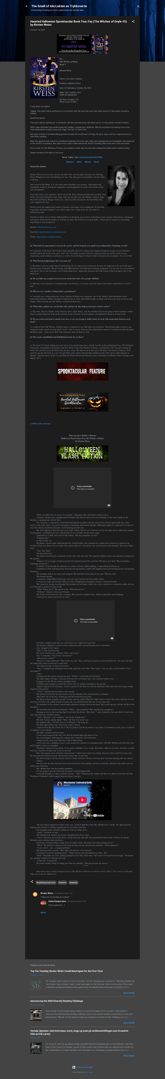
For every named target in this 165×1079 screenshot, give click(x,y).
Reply (43, 913)
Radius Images (88, 1072)
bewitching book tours (46, 882)
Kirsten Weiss (47, 893)
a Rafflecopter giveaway (40, 423)
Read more (129, 993)
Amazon (70, 162)
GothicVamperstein (57, 901)
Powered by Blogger (84, 1067)
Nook (96, 162)
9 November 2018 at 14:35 (76, 901)
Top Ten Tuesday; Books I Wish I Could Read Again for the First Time (66, 971)
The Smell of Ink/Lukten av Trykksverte (59, 6)
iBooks (88, 162)
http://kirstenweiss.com (47, 227)
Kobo (79, 162)
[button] (133, 22)
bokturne (62, 882)
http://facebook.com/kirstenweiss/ (52, 232)
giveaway (73, 882)
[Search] (138, 7)
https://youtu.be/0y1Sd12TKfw (89, 157)
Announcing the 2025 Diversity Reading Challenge (56, 1001)
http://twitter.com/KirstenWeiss (49, 236)
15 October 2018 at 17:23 (63, 893)
